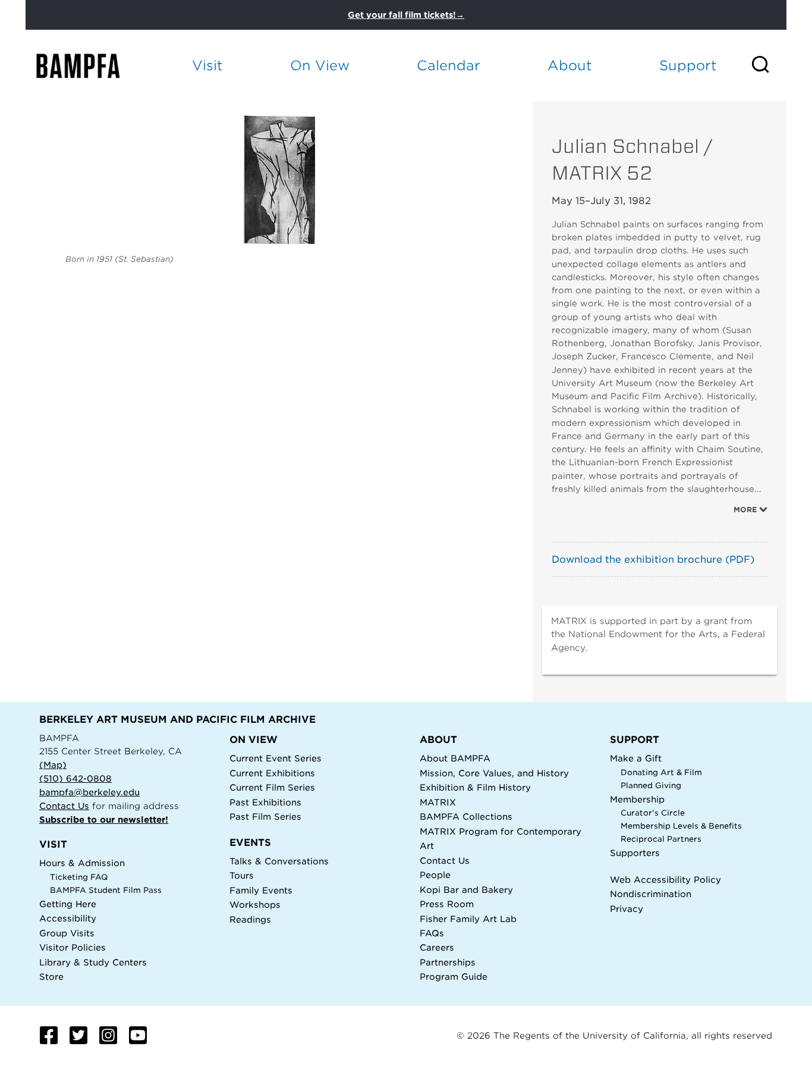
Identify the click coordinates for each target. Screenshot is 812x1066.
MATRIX (438, 802)
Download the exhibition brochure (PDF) (653, 559)
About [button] (569, 65)
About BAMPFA (455, 758)
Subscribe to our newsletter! (103, 819)
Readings (250, 919)
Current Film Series (272, 787)
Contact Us (64, 806)
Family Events (260, 890)
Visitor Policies (72, 947)
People (435, 875)
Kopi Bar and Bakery (466, 890)
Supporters (635, 853)
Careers (437, 947)
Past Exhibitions (265, 802)
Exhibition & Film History (475, 787)
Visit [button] (207, 65)
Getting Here (67, 904)
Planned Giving (651, 785)
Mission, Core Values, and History (494, 773)
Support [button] (688, 65)
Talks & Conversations (279, 861)
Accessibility (67, 918)
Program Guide (453, 976)
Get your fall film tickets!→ (406, 15)
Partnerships (448, 962)
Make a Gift (636, 758)
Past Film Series (265, 816)
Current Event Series (275, 758)
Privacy (626, 909)
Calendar (448, 65)
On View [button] (320, 65)
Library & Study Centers (93, 962)
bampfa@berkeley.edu (89, 792)
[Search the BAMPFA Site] (768, 65)
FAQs (432, 933)
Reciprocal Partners (661, 839)
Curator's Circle (653, 812)
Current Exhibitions (272, 773)
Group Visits (67, 933)
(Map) (53, 765)
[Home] (88, 65)
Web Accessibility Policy (665, 879)
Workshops (255, 904)
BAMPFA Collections (466, 816)
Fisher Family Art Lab (468, 919)
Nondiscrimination (650, 894)
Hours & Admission (82, 863)
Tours (241, 875)
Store (51, 976)
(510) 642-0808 (75, 778)
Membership (637, 799)
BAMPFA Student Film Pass (106, 890)
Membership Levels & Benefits (681, 826)
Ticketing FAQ (79, 877)
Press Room (447, 904)
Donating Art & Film (661, 772)
